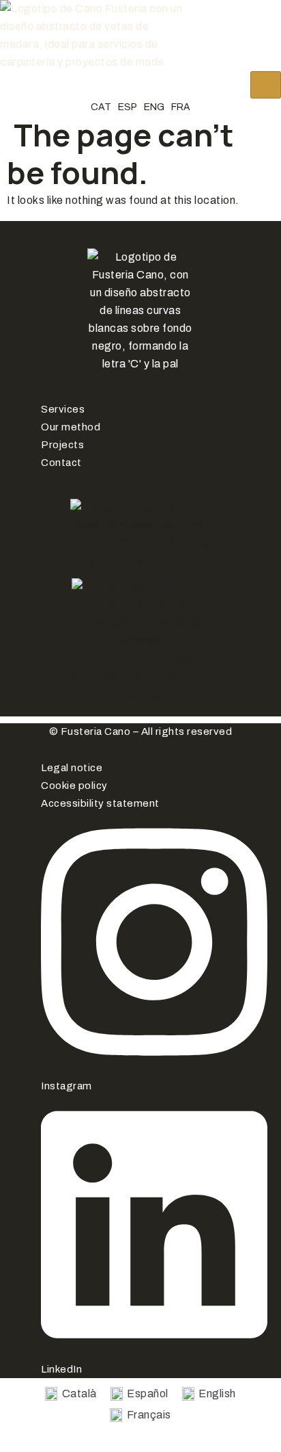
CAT (101, 107)
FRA (180, 107)
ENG (154, 107)
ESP (127, 107)
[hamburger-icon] (265, 85)
